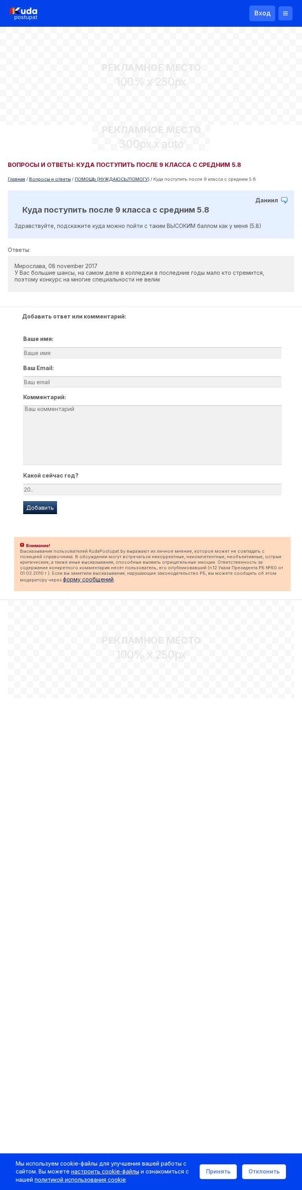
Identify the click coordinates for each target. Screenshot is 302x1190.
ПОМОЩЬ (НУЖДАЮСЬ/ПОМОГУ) (112, 179)
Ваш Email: (38, 368)
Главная (16, 179)
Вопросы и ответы (50, 179)
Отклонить (264, 1171)
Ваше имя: (38, 338)
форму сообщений (88, 579)
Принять (218, 1171)
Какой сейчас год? (51, 475)
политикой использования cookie (80, 1179)
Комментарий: (44, 397)
